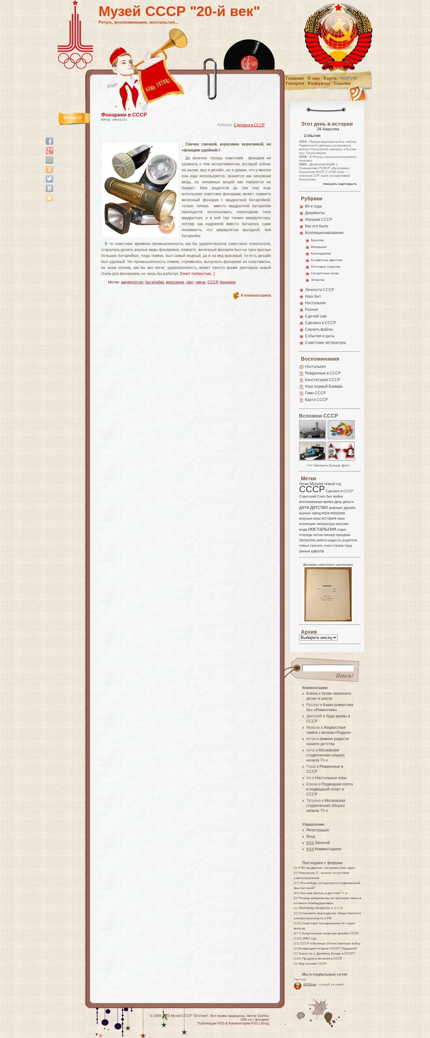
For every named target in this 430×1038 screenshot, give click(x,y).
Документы (315, 213)
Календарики (321, 253)
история (329, 518)
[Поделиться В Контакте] (49, 188)
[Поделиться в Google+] (49, 150)
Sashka (263, 1016)
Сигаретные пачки (325, 273)
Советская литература (325, 342)
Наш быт (313, 296)
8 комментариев (256, 295)
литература (325, 524)
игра (326, 513)
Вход (310, 836)
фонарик (227, 282)
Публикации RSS (210, 1023)
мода (303, 529)
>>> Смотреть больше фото (328, 465)
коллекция (307, 524)
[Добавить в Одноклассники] (49, 169)
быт (329, 496)
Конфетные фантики (326, 260)
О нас (314, 78)
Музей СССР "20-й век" (179, 11)
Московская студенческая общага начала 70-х (325, 755)
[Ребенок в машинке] (313, 439)
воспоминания (310, 502)
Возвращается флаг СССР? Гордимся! (327, 948)
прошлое (307, 540)
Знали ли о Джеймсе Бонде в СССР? (326, 953)
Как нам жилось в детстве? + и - (324, 893)
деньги (348, 502)
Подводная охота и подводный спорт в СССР (329, 789)
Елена (312, 693)
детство (319, 507)
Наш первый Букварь (324, 386)
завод (316, 513)
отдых (342, 529)
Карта (330, 78)
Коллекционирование (324, 233)
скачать (316, 545)
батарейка (154, 282)
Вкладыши (319, 246)
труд (348, 545)
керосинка (175, 282)
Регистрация (317, 830)
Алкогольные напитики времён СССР (330, 933)
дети (304, 507)
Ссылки (342, 83)
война (338, 496)
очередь (305, 535)
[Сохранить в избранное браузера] (49, 198)
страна (337, 545)
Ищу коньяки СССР (312, 963)
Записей (318, 843)
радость (334, 540)
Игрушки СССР (318, 219)
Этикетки (318, 280)
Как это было (316, 226)
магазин (342, 524)
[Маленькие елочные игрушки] (341, 439)
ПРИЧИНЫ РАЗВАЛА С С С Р (320, 908)
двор (338, 502)
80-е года (313, 206)
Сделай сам (315, 316)
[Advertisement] (178, 137)
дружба (349, 508)
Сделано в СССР (249, 125)
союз (327, 545)
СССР (212, 282)
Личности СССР (319, 290)
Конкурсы (319, 83)
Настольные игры (331, 778)
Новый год (332, 484)
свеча (200, 282)
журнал (305, 513)
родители (349, 540)
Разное (311, 309)
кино (341, 518)
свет (190, 282)
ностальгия (322, 529)
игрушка (338, 513)
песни (318, 535)
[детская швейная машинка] (313, 460)
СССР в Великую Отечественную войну (330, 943)
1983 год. (309, 938)
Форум (348, 78)
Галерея (295, 83)
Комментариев (323, 849)
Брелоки (317, 240)
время (328, 502)
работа (321, 540)
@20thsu (309, 984)
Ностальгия (315, 303)
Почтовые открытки (325, 266)
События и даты (320, 336)
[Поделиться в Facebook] (49, 141)
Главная (295, 78)
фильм (304, 551)
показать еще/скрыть (340, 183)
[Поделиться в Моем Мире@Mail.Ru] (49, 160)
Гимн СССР (315, 393)
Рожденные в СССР (323, 373)
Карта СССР (316, 399)
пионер (329, 535)
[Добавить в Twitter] (49, 179)
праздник (343, 535)
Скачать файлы (319, 329)
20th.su (246, 1019)
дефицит (336, 508)
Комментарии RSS (243, 1023)
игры (317, 518)
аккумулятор (132, 282)
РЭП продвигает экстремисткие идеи (326, 868)
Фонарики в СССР (124, 114)
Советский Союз (312, 496)
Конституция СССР (322, 380)
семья (304, 545)
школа (317, 550)
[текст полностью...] (197, 273)
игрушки (305, 518)
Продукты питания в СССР (322, 958)
